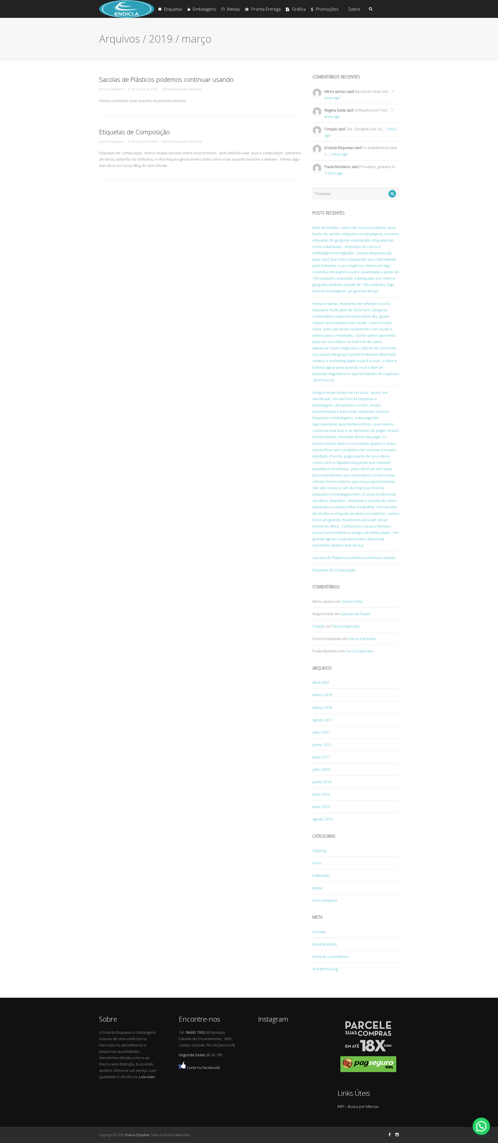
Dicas (317, 862)
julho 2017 (321, 732)
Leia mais (147, 1076)
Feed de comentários (330, 956)
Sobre (354, 9)
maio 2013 (321, 806)
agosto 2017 (322, 719)
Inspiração (321, 875)
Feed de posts (324, 944)
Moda (317, 887)
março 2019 (322, 694)
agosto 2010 (322, 819)
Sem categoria (324, 900)
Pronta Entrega (266, 9)
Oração (318, 626)
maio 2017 (321, 757)
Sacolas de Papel (355, 613)
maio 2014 (321, 794)
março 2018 (322, 707)
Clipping (319, 850)
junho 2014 (321, 781)
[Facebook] (389, 1135)
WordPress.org (325, 968)
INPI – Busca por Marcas (357, 1106)
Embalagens (204, 9)
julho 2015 (321, 769)
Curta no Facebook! (203, 1067)
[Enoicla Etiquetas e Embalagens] (126, 16)
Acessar (319, 931)
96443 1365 (195, 1032)
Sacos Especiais (345, 626)
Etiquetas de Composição (134, 131)
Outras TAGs (352, 601)
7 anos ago (339, 154)
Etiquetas (173, 9)
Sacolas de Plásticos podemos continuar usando (166, 79)
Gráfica (299, 9)
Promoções (327, 9)
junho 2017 (321, 744)
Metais (233, 9)
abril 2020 (320, 682)
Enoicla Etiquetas (111, 89)
